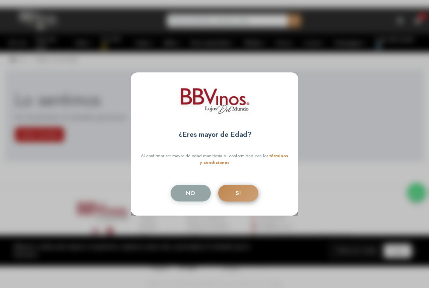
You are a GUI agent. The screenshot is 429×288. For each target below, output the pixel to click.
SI (238, 193)
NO (190, 193)
